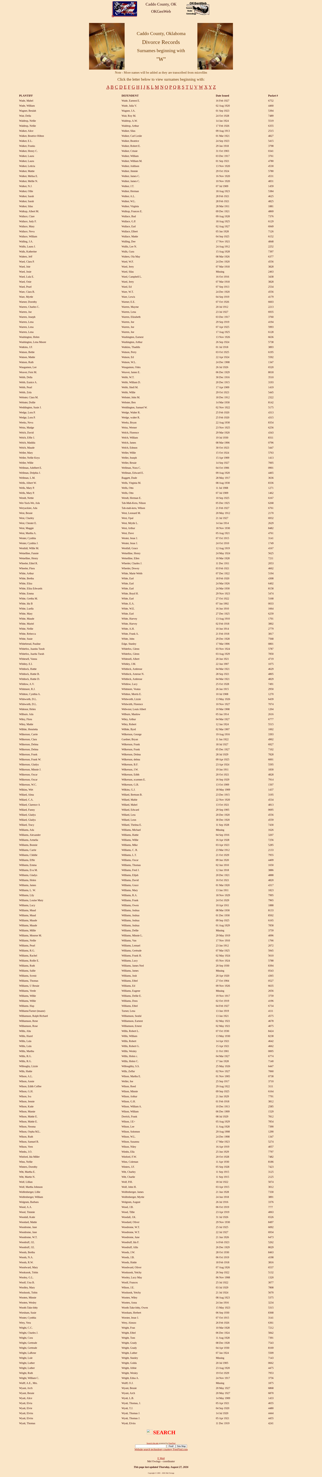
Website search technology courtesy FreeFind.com (161, 1449)
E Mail (161, 1458)
